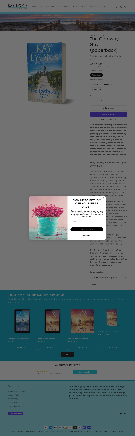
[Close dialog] (104, 198)
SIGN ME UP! (87, 229)
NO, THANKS (87, 235)
